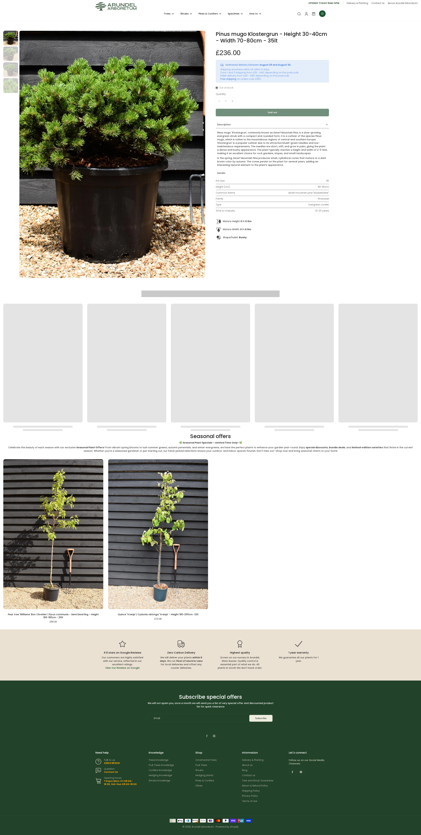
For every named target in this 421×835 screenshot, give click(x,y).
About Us (247, 765)
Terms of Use (249, 801)
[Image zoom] (112, 154)
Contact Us (377, 3)
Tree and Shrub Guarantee (257, 780)
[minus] (219, 101)
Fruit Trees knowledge (161, 765)
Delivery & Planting (357, 3)
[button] (272, 112)
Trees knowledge (158, 760)
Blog (244, 770)
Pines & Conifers (204, 780)
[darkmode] (322, 13)
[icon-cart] (313, 13)
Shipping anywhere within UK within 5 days (244, 69)
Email (157, 718)
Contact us (248, 775)
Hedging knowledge (160, 775)
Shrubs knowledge (159, 780)
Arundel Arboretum (203, 826)
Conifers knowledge (160, 770)
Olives (198, 785)
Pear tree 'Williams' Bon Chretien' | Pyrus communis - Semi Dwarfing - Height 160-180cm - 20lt (53, 616)
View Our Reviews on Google (122, 668)
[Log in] (306, 13)
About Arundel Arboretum (403, 3)
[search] (299, 13)
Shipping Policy (251, 790)
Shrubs (199, 770)
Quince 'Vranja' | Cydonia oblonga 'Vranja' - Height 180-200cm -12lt (158, 614)
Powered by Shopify (227, 826)
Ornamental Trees (206, 760)
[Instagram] (214, 736)
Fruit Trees (201, 765)
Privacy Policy (250, 795)
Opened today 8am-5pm (323, 3)
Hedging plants (204, 775)
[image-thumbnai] (10, 38)
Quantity (221, 94)
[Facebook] (206, 736)
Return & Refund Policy (255, 785)
